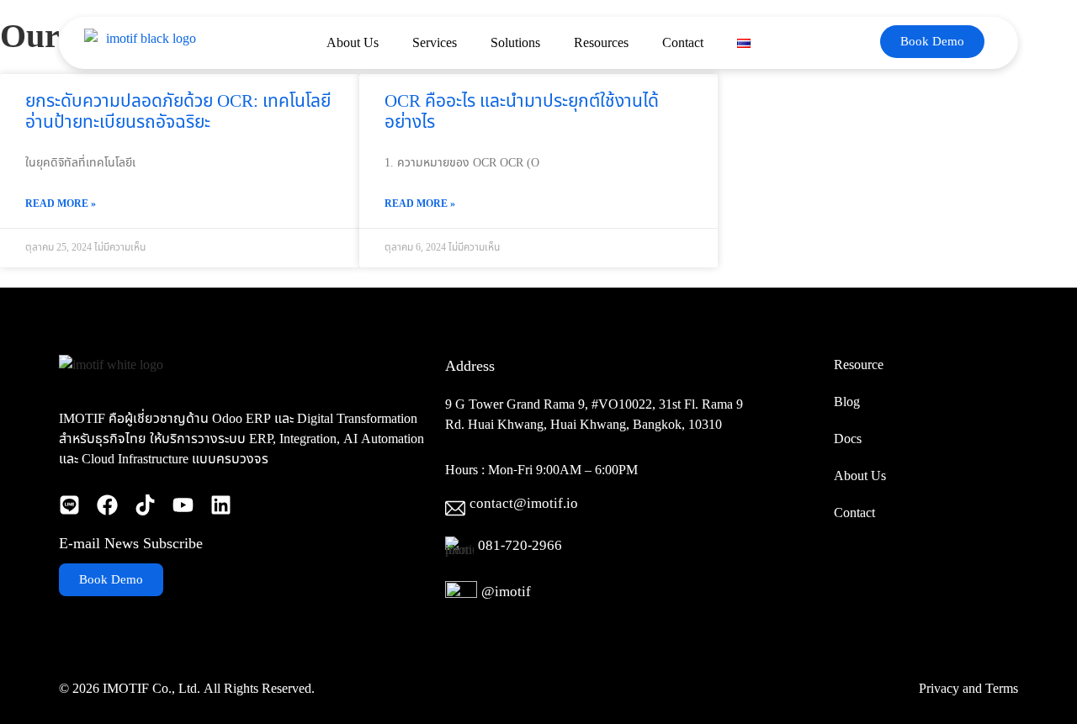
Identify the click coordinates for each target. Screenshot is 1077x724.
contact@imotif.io (524, 504)
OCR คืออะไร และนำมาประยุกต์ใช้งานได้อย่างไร (522, 111)
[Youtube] (183, 504)
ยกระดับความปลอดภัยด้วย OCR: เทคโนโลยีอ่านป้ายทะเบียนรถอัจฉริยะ (178, 111)
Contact (682, 43)
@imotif (506, 592)
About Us (352, 43)
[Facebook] (107, 504)
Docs (848, 439)
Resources (601, 43)
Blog (847, 402)
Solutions (515, 43)
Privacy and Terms (968, 689)
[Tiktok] (145, 504)
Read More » (60, 203)
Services (434, 43)
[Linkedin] (220, 504)
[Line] (69, 504)
